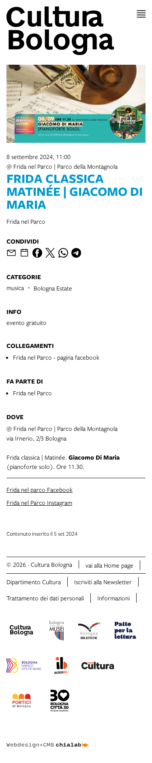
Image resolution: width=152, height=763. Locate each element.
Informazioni (113, 598)
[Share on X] (50, 253)
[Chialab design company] (47, 738)
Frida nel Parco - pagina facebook (56, 357)
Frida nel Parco (32, 393)
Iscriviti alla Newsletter (103, 582)
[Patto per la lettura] (125, 631)
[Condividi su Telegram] (76, 253)
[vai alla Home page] (76, 30)
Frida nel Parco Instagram (39, 502)
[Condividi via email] (11, 253)
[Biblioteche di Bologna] (89, 631)
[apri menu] (141, 14)
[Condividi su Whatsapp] (63, 253)
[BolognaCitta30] (60, 701)
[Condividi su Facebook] (37, 253)
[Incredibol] (61, 666)
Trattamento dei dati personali (45, 598)
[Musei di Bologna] (56, 631)
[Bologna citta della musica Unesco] (23, 666)
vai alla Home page (109, 565)
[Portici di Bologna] (21, 701)
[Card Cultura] (97, 666)
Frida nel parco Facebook (39, 489)
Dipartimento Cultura (33, 582)
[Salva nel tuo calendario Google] (24, 253)
